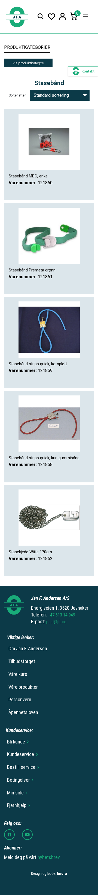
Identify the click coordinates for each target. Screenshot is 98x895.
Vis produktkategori (28, 63)
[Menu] (85, 16)
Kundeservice (20, 754)
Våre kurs (17, 674)
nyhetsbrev (49, 857)
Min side (15, 793)
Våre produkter (23, 687)
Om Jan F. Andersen (27, 648)
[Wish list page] (51, 16)
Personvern (19, 699)
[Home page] (17, 16)
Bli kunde (16, 742)
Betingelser (18, 780)
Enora (62, 873)
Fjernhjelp (16, 805)
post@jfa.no (56, 621)
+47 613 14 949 (61, 615)
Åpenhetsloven (23, 712)
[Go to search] (41, 16)
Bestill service (21, 767)
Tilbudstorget (21, 661)
